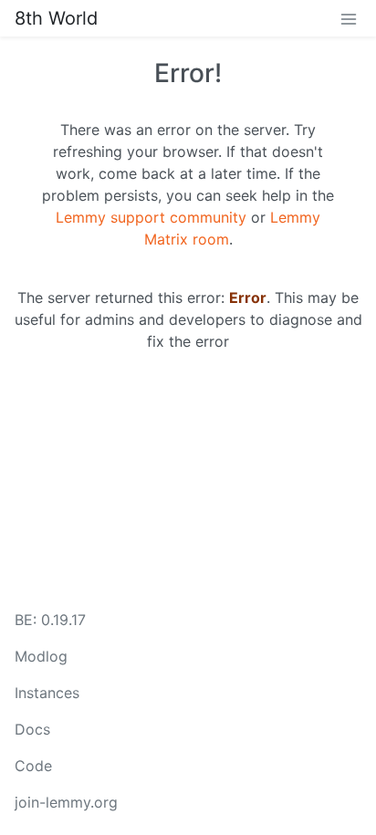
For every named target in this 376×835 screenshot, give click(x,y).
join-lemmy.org (66, 802)
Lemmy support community (151, 217)
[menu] (348, 18)
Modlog (41, 656)
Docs (32, 729)
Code (33, 766)
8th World (56, 18)
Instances (47, 693)
